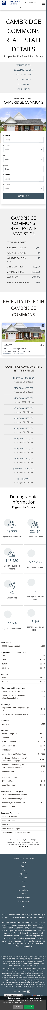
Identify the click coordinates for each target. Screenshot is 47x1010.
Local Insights (23, 89)
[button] (43, 3)
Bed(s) (5, 155)
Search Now (23, 196)
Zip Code (23, 873)
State (23, 862)
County (23, 866)
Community (23, 877)
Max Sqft (6, 184)
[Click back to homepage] (10, 2)
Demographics (23, 84)
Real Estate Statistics (23, 70)
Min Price (6, 136)
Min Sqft (6, 175)
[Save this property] (43, 325)
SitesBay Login (23, 901)
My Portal (34, 3)
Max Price (7, 145)
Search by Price (23, 79)
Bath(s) (6, 165)
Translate (39, 996)
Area (23, 881)
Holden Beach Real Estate (23, 858)
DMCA (23, 893)
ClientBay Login (23, 897)
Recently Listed (23, 74)
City (23, 870)
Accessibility (24, 890)
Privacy (23, 886)
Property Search (23, 65)
